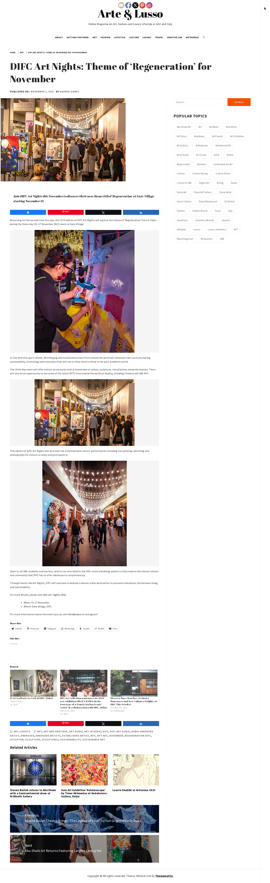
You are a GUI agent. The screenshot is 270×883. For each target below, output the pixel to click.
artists (230, 154)
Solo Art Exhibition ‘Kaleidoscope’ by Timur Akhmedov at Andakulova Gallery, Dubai (84, 793)
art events (217, 136)
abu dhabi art (184, 126)
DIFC (105, 731)
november (116, 735)
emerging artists (48, 735)
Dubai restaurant (208, 201)
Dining (220, 182)
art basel (214, 126)
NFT (93, 735)
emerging (27, 735)
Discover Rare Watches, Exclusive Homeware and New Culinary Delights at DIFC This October (133, 701)
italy (230, 210)
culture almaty (200, 173)
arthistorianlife (223, 145)
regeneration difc (138, 735)
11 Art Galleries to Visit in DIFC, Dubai (31, 698)
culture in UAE (184, 182)
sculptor (17, 739)
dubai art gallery (203, 192)
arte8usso (199, 136)
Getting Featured (78, 37)
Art (94, 37)
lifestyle (181, 229)
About (59, 37)
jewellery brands (204, 220)
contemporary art (222, 164)
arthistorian (202, 145)
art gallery (182, 145)
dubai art (181, 192)
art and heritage (56, 731)
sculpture (32, 739)
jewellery (182, 220)
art (39, 731)
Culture (134, 37)
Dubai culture (184, 201)
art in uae (201, 154)
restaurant (206, 238)
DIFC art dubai (120, 731)
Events (25, 731)
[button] (265, 8)
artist (216, 154)
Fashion (105, 37)
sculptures (50, 739)
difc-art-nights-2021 (54, 594)
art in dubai (92, 731)
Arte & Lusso (130, 13)
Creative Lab (174, 37)
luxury (196, 229)
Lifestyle (119, 37)
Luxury (147, 37)
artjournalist (183, 164)
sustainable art (93, 739)
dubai (234, 182)
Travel (159, 37)
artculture (231, 126)
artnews (201, 164)
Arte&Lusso (74, 614)
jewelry (225, 220)
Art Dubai (76, 731)
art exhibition (237, 136)
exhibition (230, 201)
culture (181, 173)
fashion (181, 210)
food (217, 210)
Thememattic (164, 876)
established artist (75, 735)
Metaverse (192, 37)
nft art (102, 735)
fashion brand (199, 210)
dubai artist (225, 192)
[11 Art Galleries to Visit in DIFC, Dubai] (33, 683)
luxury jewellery (217, 229)
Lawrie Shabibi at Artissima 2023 (133, 790)
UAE (222, 238)
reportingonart (185, 238)
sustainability (70, 739)
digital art (204, 182)
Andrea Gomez (69, 91)
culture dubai (223, 173)
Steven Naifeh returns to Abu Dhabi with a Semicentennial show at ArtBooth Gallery (33, 793)
